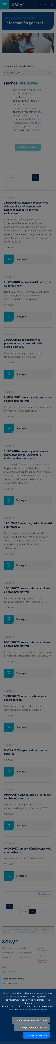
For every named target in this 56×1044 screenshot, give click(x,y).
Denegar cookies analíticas (32, 1020)
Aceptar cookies (38, 1035)
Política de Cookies (38, 1010)
